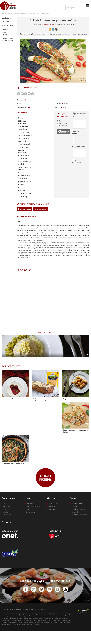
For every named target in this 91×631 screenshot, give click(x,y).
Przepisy (15, 13)
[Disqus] (53, 300)
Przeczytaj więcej (82, 34)
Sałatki (5, 512)
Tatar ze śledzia (45, 359)
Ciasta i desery (8, 514)
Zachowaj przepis (28, 88)
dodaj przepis (45, 477)
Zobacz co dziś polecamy (6, 33)
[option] (53, 61)
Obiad (5, 509)
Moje (27, 509)
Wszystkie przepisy (7, 25)
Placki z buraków (8, 399)
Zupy (5, 503)
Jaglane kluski (68, 399)
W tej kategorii (6, 21)
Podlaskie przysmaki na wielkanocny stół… (42, 400)
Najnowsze (29, 503)
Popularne (5, 29)
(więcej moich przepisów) (65, 24)
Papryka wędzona (78, 146)
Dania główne (23, 13)
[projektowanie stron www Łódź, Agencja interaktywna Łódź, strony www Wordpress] (83, 610)
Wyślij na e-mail (41, 209)
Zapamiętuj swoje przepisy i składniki (7, 39)
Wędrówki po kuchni (49, 24)
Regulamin (75, 512)
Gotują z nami (53, 503)
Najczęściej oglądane (33, 506)
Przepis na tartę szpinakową (13, 463)
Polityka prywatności (78, 509)
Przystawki (7, 506)
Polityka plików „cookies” (80, 514)
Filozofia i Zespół (77, 503)
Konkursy (52, 506)
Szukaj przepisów (7, 18)
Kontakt (74, 506)
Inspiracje (52, 509)
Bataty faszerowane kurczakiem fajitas (75, 431)
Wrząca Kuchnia (6, 13)
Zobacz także (11, 366)
